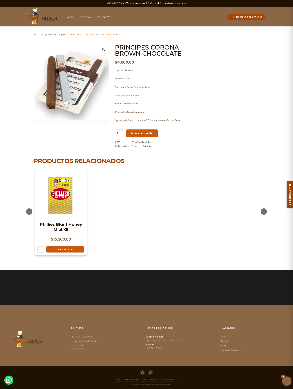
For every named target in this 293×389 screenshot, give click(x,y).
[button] (103, 49)
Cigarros (47, 34)
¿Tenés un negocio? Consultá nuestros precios (146, 3)
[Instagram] (142, 372)
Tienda (85, 17)
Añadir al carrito (142, 133)
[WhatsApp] (150, 372)
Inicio (70, 17)
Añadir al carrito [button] (65, 249)
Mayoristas (290, 196)
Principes (59, 34)
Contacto (103, 17)
